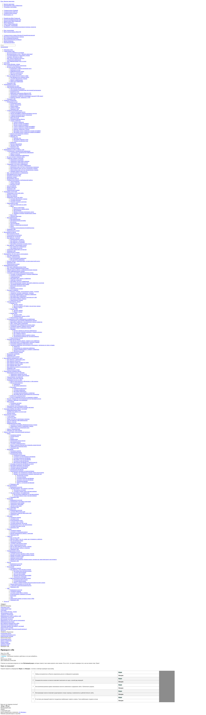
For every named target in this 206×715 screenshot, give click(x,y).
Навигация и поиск (15, 135)
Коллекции (13, 222)
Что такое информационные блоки (16, 267)
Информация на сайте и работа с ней (14, 149)
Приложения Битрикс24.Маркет (13, 39)
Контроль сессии (15, 184)
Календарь (10, 498)
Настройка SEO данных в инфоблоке (20, 278)
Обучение (9, 516)
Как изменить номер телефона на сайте (18, 362)
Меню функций (14, 117)
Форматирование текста (17, 239)
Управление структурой (10, 191)
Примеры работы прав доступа (18, 171)
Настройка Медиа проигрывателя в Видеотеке (26, 394)
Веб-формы (10, 449)
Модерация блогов (15, 442)
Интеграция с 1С (8, 14)
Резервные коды (14, 91)
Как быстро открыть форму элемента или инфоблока (24, 340)
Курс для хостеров (9, 30)
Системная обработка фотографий (19, 284)
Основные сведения (15, 403)
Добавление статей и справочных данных (21, 426)
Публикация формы (22, 481)
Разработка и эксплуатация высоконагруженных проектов (20, 27)
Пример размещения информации (19, 155)
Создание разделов (15, 200)
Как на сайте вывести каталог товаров (20, 546)
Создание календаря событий (15, 378)
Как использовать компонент (18, 258)
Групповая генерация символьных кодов (21, 343)
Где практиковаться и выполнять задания (18, 55)
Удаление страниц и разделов (18, 201)
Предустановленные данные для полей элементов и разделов (27, 283)
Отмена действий (15, 183)
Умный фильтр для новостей (15, 377)
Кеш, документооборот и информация (17, 172)
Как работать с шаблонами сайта (16, 359)
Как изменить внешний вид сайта (13, 358)
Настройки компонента (20, 385)
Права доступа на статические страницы (18, 419)
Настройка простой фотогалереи (22, 571)
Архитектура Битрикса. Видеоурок (16, 65)
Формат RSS (13, 313)
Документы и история (20, 490)
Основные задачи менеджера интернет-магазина (20, 407)
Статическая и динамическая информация (18, 151)
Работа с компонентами (13, 256)
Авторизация (4, 47)
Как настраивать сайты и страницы (20, 548)
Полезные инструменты (13, 339)
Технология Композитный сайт (12, 19)
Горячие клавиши (15, 107)
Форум (9, 562)
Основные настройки (16, 275)
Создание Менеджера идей (17, 511)
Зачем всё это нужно (16, 74)
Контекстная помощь (16, 143)
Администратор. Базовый (11, 10)
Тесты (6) (6, 601)
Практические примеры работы (12, 371)
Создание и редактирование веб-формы (24, 456)
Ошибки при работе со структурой (16, 411)
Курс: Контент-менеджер (7, 1)
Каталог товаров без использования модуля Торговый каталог (24, 398)
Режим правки (14, 106)
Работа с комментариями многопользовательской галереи (29, 582)
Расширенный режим (16, 453)
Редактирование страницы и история (20, 594)
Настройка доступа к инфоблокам (19, 281)
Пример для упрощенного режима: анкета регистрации (29, 472)
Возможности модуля (16, 487)
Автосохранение (14, 181)
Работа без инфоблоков (16, 81)
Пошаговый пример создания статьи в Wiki (22, 598)
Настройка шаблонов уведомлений (20, 465)
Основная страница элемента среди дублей (22, 326)
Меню (12, 206)
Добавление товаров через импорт (19, 375)
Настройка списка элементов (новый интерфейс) (27, 132)
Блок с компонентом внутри (18, 545)
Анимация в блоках (15, 542)
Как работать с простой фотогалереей (20, 569)
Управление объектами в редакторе (17, 249)
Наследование (17, 210)
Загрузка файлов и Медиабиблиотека (17, 420)
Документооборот (12, 485)
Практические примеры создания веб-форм (22, 471)
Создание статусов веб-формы (25, 479)
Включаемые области (13, 178)
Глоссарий (7, 62)
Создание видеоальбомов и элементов (24, 393)
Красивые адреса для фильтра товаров (20, 327)
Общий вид (17, 346)
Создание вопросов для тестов (18, 523)
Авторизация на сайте (10, 84)
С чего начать (11, 416)
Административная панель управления (21, 115)
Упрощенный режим (16, 452)
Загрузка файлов (11, 185)
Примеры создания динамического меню (25, 213)
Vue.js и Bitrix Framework (11, 24)
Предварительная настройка (18, 220)
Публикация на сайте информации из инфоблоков (21, 319)
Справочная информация (14, 60)
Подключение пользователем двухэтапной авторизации (25, 90)
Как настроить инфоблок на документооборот (26, 494)
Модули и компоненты (16, 73)
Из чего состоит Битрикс (14, 67)
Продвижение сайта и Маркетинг (13, 5)
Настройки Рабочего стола (21, 139)
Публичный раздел (12, 101)
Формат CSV (13, 303)
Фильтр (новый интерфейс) (21, 125)
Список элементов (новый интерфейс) (24, 128)
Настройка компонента (20, 391)
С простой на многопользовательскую (20, 585)
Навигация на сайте (12, 203)
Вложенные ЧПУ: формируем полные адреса (22, 325)
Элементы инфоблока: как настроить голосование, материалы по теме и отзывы (32, 345)
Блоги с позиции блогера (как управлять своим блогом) (25, 445)
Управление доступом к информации (17, 164)
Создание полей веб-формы (21, 461)
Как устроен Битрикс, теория (12, 64)
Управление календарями (17, 503)
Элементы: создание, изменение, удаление (22, 293)
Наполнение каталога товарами (15, 372)
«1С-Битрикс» (22, 712)
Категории (13, 595)
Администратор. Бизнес (10, 13)
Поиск (12, 226)
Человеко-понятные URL (14, 175)
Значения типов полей (16, 558)
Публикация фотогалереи (21, 579)
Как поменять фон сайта (13, 365)
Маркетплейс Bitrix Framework (12, 21)
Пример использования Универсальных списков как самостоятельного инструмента (33, 559)
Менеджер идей (11, 508)
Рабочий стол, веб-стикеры (14, 430)
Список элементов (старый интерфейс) (24, 126)
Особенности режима (19, 455)
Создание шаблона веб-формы (18, 468)
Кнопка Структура (12, 194)
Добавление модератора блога (18, 446)
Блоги (8, 433)
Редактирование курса (16, 520)
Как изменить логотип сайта (15, 364)
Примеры (13, 329)
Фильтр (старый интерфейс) (21, 123)
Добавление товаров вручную (18, 374)
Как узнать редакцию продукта (15, 58)
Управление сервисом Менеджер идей (20, 513)
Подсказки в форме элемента (18, 298)
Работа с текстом (11, 422)
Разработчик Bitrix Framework (12, 18)
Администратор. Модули (11, 12)
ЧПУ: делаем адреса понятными (19, 323)
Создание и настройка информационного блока (20, 272)
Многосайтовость (9, 22)
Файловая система (15, 70)
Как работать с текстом (13, 238)
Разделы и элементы (12, 290)
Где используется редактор (14, 235)
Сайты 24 (9, 536)
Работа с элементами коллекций (19, 225)
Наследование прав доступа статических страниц (24, 168)
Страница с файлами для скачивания (17, 400)
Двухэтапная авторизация (14, 87)
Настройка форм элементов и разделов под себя (23, 297)
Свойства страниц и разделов (15, 158)
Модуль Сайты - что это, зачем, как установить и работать (26, 539)
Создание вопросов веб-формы (22, 458)
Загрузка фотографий (19, 574)
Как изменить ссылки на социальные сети (18, 367)
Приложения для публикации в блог (17, 406)
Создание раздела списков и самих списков (22, 553)
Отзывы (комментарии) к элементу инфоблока (26, 349)
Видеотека (13, 387)
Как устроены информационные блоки (18, 268)
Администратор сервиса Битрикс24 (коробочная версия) (19, 35)
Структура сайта (11, 417)
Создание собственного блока (18, 543)
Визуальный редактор (10, 232)
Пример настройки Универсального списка (22, 555)
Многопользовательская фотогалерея (20, 578)
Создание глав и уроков (16, 521)
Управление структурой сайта (15, 193)
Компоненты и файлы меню (21, 209)
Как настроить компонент (17, 259)
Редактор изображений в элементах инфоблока (23, 294)
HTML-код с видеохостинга (18, 395)
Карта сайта (13, 214)
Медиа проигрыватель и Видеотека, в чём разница (24, 381)
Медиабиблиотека (12, 217)
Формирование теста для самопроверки (21, 524)
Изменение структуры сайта (15, 197)
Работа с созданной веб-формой (25, 482)
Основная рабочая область (17, 119)
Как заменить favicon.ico (13, 361)
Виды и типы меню (19, 207)
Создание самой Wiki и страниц (19, 592)
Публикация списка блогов (17, 440)
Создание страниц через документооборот (25, 491)
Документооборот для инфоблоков (19, 493)
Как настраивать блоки (16, 540)
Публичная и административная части (20, 68)
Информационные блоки (17, 71)
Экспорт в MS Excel (15, 145)
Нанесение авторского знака (18, 285)
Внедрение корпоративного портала (14, 36)
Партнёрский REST (9, 42)
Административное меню (17, 116)
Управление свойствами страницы (19, 161)
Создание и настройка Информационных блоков (23, 424)
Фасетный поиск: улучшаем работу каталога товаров (24, 342)
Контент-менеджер (9, 4)
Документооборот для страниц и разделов (21, 488)
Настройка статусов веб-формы (22, 459)
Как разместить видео (16, 248)
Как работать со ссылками (17, 242)
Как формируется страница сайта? (19, 77)
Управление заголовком (16, 159)
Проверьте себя (11, 83)
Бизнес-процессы (8, 41)
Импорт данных (18, 307)
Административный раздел (14, 110)
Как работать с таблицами (17, 241)
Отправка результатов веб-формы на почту (22, 464)
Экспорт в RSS (18, 314)
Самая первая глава (9, 51)
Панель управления (15, 104)
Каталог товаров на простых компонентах (25, 330)
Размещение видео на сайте (14, 380)
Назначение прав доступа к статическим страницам (24, 167)
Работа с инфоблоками (16, 80)
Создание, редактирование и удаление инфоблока (24, 274)
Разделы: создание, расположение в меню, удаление (24, 291)
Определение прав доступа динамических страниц (24, 170)
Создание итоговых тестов (17, 526)
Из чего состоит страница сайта (16, 157)
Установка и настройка (10, 7)
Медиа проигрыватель (16, 382)
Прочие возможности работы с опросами (21, 533)
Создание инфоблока (19, 390)
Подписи (12, 287)
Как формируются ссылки (14, 174)
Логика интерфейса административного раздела (23, 113)
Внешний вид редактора (14, 236)
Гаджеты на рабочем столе (21, 141)
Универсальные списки (13, 550)
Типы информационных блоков (16, 271)
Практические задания (13, 148)
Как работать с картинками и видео (17, 245)
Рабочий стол (14, 136)
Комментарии (14, 439)
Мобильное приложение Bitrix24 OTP (20, 93)
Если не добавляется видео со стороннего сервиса (24, 397)
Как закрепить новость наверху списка (24, 335)
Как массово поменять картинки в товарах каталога (28, 332)
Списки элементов (15, 120)
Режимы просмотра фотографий (22, 575)
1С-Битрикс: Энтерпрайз (11, 25)
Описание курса (8, 49)
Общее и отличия (15, 154)
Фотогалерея (10, 566)
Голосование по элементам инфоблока (24, 348)
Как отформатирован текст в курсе (16, 61)
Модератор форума (15, 565)
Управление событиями (16, 504)
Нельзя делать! (11, 413)
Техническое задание (22, 475)
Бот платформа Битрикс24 (11, 38)
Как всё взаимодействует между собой (17, 75)
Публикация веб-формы (16, 469)
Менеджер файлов (12, 196)
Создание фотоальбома (20, 572)
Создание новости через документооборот (25, 495)
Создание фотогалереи (20, 581)
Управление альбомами (20, 577)
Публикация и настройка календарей (20, 501)
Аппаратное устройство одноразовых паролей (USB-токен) (26, 96)
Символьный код (15, 277)
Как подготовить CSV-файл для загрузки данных (27, 306)
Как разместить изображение (18, 246)
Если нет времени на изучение (15, 52)
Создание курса (14, 519)
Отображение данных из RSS (22, 316)
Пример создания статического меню (24, 212)
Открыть (3, 604)
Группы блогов (14, 436)
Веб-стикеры (10, 401)
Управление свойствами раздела (19, 162)
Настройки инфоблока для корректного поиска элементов (26, 322)
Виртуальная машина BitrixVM (12, 32)
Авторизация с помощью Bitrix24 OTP (20, 94)
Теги (11, 597)
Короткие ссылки (12, 177)
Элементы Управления (10, 100)
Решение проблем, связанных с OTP (20, 97)
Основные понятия (15, 435)
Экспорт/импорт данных (14, 301)
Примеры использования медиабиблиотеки (22, 227)
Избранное (13, 142)
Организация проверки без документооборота (26, 336)
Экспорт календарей (16, 506)
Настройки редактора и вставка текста (20, 243)
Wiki (8, 588)
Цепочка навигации (15, 216)
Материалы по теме (19, 351)
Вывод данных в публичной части (19, 427)
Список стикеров (15, 404)
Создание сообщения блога (17, 443)
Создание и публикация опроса (19, 532)
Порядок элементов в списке (21, 129)
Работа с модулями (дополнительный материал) (17, 432)
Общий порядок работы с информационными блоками (22, 269)
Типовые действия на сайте (14, 57)
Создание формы (21, 477)
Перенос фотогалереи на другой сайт (20, 584)
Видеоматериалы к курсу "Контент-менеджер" (20, 54)
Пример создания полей (16, 556)
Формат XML (14, 309)
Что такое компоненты (13, 255)
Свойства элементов (16, 280)
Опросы (9, 529)
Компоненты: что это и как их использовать (16, 254)
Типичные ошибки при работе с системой (15, 409)
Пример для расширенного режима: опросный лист (28, 474)
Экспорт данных (18, 304)
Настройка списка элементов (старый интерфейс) (27, 130)
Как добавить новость (20, 333)
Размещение (17, 384)
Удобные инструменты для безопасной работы (20, 180)
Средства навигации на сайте (18, 204)
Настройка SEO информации (18, 296)
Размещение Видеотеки (20, 388)
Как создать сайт (14, 537)
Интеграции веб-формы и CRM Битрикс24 (25, 462)
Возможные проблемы (13, 353)
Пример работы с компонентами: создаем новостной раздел (23, 261)
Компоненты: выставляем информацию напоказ (23, 320)
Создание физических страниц (18, 78)
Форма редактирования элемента (19, 133)
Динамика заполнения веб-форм (19, 466)
